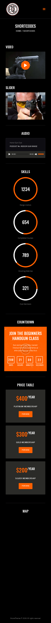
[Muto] (35, 154)
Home (18, 31)
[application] (25, 154)
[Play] (9, 154)
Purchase (25, 414)
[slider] (41, 154)
